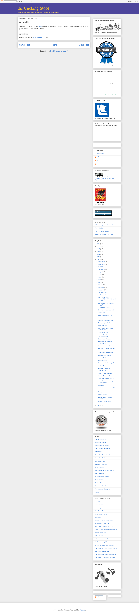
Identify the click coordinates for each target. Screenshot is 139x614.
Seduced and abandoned (102, 551)
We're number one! (104, 346)
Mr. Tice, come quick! (101, 542)
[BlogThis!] (22, 34)
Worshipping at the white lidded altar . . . (105, 328)
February (101, 287)
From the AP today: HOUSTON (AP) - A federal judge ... (107, 299)
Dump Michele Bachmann (102, 458)
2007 (98, 256)
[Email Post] (47, 37)
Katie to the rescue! (104, 376)
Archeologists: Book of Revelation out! (106, 508)
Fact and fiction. (103, 295)
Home (54, 45)
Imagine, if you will (100, 532)
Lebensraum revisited (101, 539)
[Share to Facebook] (25, 34)
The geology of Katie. (104, 323)
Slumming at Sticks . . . (105, 315)
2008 (98, 254)
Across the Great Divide (102, 445)
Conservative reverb (101, 514)
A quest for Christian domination (104, 234)
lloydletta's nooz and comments (104, 470)
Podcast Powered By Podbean (111, 94)
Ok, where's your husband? (106, 310)
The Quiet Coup (99, 228)
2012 (98, 244)
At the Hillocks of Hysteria (102, 448)
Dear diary (98, 517)
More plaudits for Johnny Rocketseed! (105, 381)
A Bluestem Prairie (100, 442)
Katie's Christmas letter (102, 536)
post (40, 26)
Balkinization (98, 451)
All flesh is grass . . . (104, 332)
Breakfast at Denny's (101, 511)
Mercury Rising (99, 473)
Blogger (82, 610)
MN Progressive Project (102, 476)
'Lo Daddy (98, 501)
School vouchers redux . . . (106, 373)
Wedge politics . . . (103, 394)
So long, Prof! (102, 358)
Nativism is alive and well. (105, 320)
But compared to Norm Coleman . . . (105, 342)
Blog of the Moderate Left (102, 455)
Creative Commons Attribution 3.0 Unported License (105, 179)
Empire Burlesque (100, 461)
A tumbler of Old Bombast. (106, 352)
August (100, 272)
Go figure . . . (102, 385)
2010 (98, 249)
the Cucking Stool (33, 8)
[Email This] (20, 34)
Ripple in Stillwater (100, 483)
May (99, 279)
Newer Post (24, 45)
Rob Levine (100, 157)
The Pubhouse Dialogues (102, 489)
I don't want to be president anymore (106, 529)
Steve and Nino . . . (103, 325)
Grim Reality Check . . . (105, 307)
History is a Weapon (101, 464)
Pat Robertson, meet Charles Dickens (106, 548)
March (100, 285)
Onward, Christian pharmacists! (104, 545)
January (101, 290)
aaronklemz (100, 164)
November (101, 264)
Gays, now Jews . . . (104, 392)
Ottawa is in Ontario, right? (106, 363)
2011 (98, 246)
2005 (98, 405)
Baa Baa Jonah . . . (103, 292)
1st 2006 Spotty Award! (105, 401)
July (99, 274)
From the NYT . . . (103, 370)
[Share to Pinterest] (27, 34)
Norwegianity (99, 479)
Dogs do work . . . (103, 318)
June (100, 277)
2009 (98, 251)
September (101, 269)
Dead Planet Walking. (104, 339)
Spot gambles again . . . (105, 355)
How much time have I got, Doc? (104, 526)
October (101, 266)
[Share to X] (23, 34)
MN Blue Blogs (101, 211)
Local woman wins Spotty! (106, 378)
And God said (99, 504)
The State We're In (100, 439)
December (101, 261)
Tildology (97, 492)
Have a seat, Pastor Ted (102, 523)
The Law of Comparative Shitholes (105, 557)
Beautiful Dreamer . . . (104, 368)
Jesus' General (99, 467)
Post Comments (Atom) (59, 51)
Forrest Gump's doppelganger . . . (104, 335)
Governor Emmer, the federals (104, 520)
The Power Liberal (100, 486)
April (99, 282)
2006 (98, 259)
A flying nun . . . (102, 312)
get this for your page (105, 214)
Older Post (84, 45)
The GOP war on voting (102, 231)
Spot (98, 160)
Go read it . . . (25, 22)
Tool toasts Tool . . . (104, 360)
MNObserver (100, 153)
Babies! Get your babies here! (104, 225)
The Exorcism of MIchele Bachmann (105, 554)
